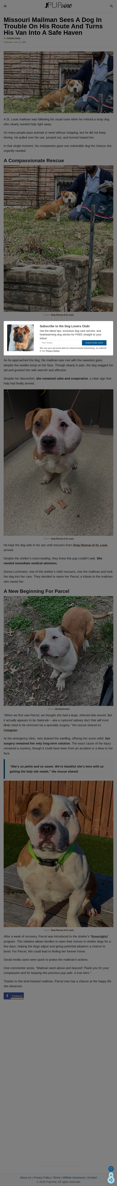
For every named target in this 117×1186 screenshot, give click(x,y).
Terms (56, 1177)
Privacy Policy (42, 1177)
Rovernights (99, 936)
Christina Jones (13, 38)
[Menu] (5, 6)
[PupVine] (58, 6)
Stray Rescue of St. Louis (62, 315)
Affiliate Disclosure (74, 1177)
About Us (25, 1177)
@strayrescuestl (62, 709)
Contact (92, 1177)
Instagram (10, 730)
